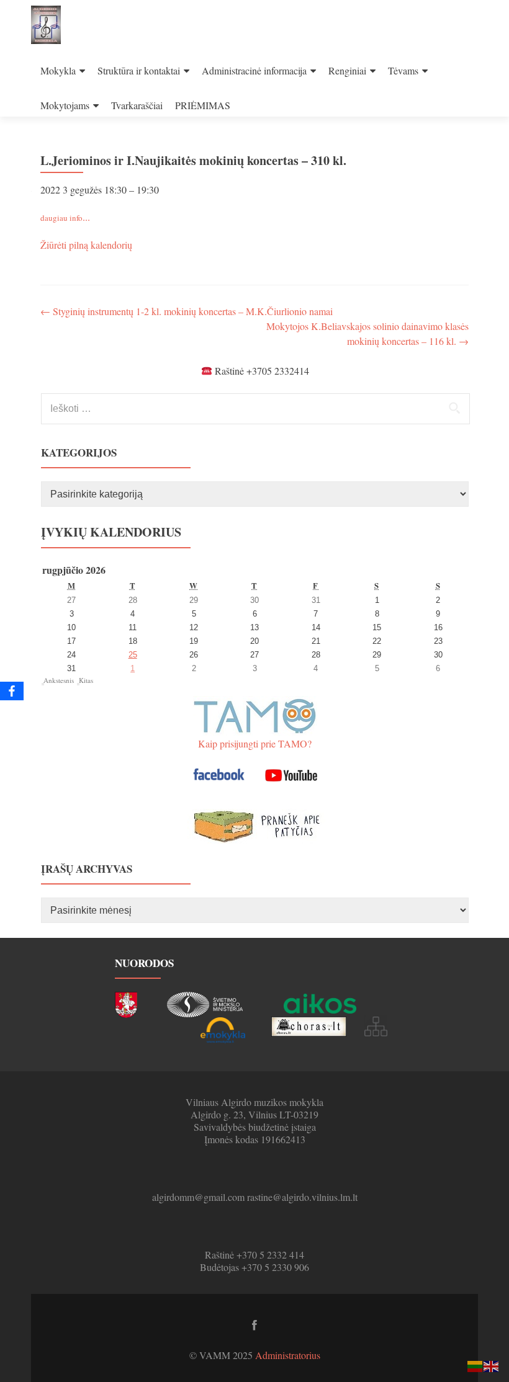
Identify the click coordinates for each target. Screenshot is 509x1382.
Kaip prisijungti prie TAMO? (255, 743)
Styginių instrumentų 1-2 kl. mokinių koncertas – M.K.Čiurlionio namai (186, 311)
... (65, 216)
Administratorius (287, 1355)
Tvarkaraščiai (137, 105)
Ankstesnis (58, 680)
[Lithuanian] (475, 1364)
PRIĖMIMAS (202, 105)
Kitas (86, 680)
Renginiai (347, 70)
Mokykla (58, 70)
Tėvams (403, 70)
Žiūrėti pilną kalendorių (86, 244)
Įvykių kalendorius (111, 532)
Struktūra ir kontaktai (138, 70)
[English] (492, 1364)
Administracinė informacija (254, 70)
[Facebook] (12, 691)
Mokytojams (64, 105)
